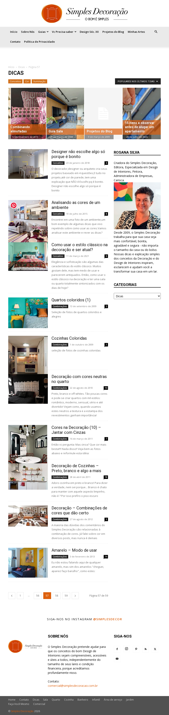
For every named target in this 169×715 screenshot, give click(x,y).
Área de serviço (113, 699)
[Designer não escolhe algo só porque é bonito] (28, 164)
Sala (45, 699)
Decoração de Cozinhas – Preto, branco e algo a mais (76, 468)
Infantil (96, 699)
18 (106, 477)
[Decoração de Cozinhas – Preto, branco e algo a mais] (28, 476)
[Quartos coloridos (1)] (28, 312)
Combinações (60, 306)
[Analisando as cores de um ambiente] (28, 223)
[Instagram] (126, 649)
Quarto (56, 699)
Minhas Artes (136, 32)
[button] (156, 32)
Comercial (39, 704)
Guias (42, 32)
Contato (15, 41)
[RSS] (145, 649)
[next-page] (75, 595)
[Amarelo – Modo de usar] (28, 563)
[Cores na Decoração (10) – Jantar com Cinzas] (28, 449)
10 (106, 387)
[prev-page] (11, 595)
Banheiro (82, 699)
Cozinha (69, 699)
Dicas (21, 67)
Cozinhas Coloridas (69, 338)
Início (13, 32)
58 (56, 595)
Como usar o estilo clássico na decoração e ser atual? (80, 247)
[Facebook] (117, 649)
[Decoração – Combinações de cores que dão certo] (28, 516)
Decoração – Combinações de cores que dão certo (79, 510)
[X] (155, 649)
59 (66, 595)
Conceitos (15, 81)
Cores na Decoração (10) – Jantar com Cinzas (76, 430)
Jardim (130, 699)
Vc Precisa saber (62, 32)
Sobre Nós (27, 32)
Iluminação (39, 81)
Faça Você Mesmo (18, 704)
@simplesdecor (107, 619)
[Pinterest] (136, 649)
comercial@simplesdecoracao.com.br (73, 686)
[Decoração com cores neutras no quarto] (28, 389)
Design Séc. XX (89, 32)
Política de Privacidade (39, 41)
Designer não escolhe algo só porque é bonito (78, 154)
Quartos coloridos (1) (71, 299)
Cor (27, 81)
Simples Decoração (22, 711)
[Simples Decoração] (84, 13)
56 (37, 595)
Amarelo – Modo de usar (74, 550)
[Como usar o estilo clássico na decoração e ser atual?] (28, 256)
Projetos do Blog (113, 32)
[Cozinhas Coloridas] (28, 359)
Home (11, 699)
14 (106, 556)
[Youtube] (117, 659)
